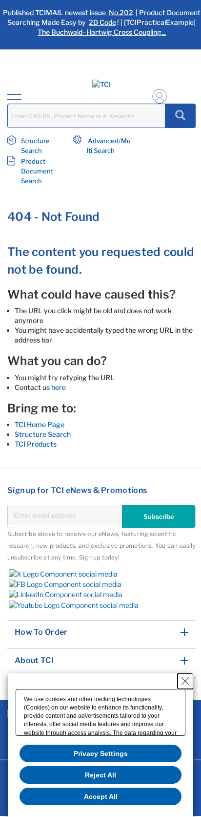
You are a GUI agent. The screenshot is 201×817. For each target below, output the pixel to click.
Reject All (100, 775)
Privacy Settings (101, 753)
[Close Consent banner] (185, 681)
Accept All (101, 796)
